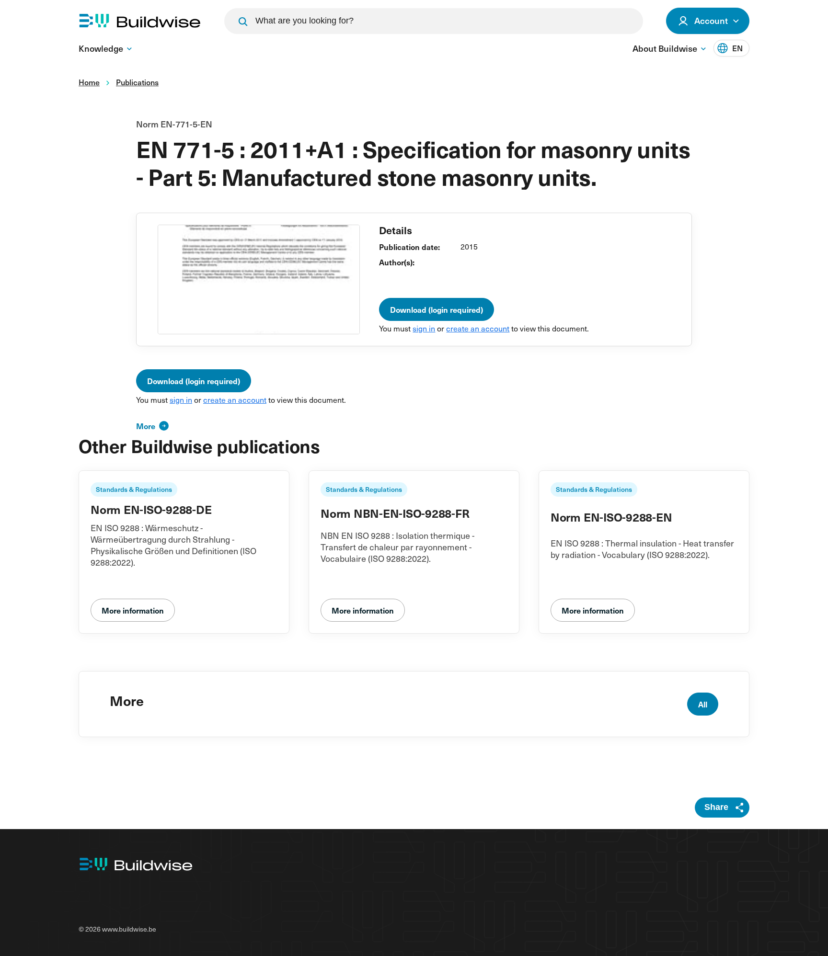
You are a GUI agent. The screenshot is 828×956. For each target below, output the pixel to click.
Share (716, 807)
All (702, 704)
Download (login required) (436, 309)
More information (133, 610)
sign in (424, 328)
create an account (477, 328)
